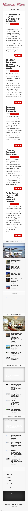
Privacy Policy (10, 487)
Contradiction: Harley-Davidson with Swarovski (13, 18)
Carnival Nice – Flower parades (16, 410)
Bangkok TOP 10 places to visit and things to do (16, 395)
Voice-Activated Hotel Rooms (13, 376)
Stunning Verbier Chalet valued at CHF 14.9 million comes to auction (14, 426)
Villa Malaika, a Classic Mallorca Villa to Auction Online (16, 444)
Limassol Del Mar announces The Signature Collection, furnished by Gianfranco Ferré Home (16, 337)
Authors (9, 477)
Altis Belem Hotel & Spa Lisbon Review (15, 267)
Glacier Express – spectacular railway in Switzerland (16, 403)
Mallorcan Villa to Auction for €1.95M (16, 437)
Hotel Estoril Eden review (14, 252)
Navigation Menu (14, 9)
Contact (9, 480)
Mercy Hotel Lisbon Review (15, 286)
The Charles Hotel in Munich (15, 325)
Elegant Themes (14, 504)
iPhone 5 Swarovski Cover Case (11, 152)
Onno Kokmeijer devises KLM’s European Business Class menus (16, 387)
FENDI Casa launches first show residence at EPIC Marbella (16, 452)
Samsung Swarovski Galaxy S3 (11, 109)
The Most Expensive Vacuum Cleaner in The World (13, 64)
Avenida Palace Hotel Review (16, 273)
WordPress (14, 506)
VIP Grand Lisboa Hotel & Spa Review (16, 280)
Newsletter (10, 483)
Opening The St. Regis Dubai (16, 353)
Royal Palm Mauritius (14, 358)
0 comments (14, 23)
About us (9, 474)
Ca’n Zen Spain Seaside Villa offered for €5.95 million (16, 461)
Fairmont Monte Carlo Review (16, 261)
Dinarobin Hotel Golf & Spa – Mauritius (16, 347)
